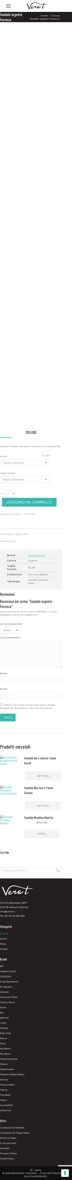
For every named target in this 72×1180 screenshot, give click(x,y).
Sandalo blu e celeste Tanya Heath (40, 760)
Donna (17, 514)
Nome (4, 673)
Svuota (46, 455)
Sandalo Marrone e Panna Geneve (38, 790)
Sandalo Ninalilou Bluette (38, 817)
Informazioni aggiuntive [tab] (14, 534)
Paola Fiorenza (36, 555)
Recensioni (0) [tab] (8, 541)
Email (4, 688)
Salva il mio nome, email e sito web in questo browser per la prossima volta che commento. (27, 706)
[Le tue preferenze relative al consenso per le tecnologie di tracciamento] (65, 1173)
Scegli (41, 833)
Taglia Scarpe (7, 473)
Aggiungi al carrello (29, 502)
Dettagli (43, 775)
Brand (3, 456)
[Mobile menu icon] (8, 6)
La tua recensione (11, 637)
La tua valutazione (11, 623)
